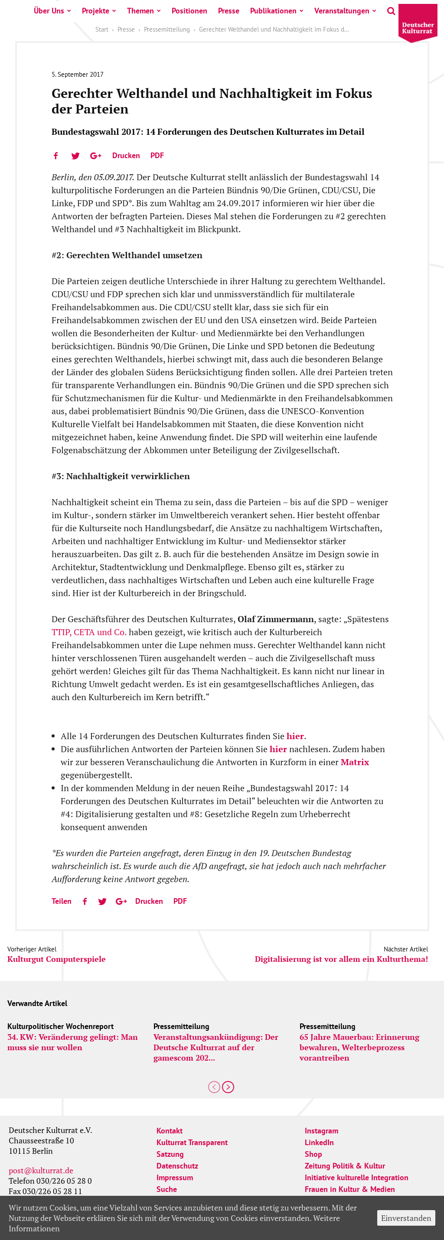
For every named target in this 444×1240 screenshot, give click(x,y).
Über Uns (49, 11)
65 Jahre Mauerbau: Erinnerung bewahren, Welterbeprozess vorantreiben (359, 1047)
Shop (313, 1154)
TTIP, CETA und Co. (90, 632)
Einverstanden (406, 1218)
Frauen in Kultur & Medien (350, 1189)
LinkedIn (319, 1142)
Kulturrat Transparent (192, 1142)
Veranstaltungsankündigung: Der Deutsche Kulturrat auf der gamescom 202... (215, 1047)
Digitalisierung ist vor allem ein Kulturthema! (341, 959)
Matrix (355, 762)
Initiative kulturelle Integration (356, 1177)
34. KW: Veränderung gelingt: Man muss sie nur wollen (72, 1042)
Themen (140, 11)
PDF (157, 155)
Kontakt (170, 1131)
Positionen (189, 11)
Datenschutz (177, 1166)
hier (295, 736)
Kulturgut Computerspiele (56, 959)
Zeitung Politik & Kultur (345, 1166)
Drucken (126, 155)
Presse (228, 11)
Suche (167, 1189)
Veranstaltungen (341, 11)
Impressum (175, 1177)
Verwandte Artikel (37, 1003)
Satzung (170, 1154)
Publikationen (273, 11)
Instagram (321, 1131)
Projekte (95, 11)
